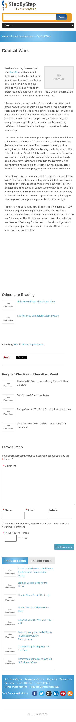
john (16, 344)
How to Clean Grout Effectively (34, 595)
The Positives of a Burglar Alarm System (38, 315)
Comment (10, 465)
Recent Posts (41, 561)
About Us (51, 679)
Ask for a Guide (13, 679)
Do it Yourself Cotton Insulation (33, 395)
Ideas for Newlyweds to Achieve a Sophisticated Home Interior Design (35, 572)
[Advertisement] (39, 58)
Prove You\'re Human (17, 533)
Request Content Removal (44, 686)
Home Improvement (22, 36)
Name (8, 510)
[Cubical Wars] (59, 77)
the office (14, 72)
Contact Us (65, 679)
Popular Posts (15, 561)
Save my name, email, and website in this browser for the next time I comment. (35, 525)
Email (31, 510)
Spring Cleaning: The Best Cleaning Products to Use (44, 409)
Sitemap (9, 683)
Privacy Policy (42, 683)
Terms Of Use (24, 683)
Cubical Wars (43, 36)
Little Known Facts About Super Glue (36, 301)
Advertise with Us (34, 679)
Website (53, 510)
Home (5, 36)
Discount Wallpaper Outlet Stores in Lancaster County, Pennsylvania (35, 636)
